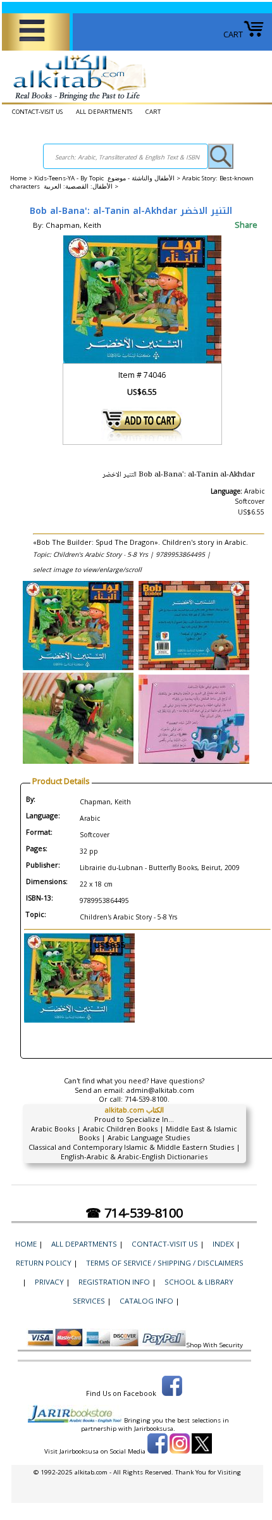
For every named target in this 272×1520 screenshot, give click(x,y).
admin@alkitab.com (160, 1090)
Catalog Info (146, 1300)
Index (223, 1244)
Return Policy (43, 1263)
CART (233, 34)
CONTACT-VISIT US (37, 112)
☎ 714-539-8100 (134, 1212)
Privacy (49, 1281)
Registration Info (114, 1281)
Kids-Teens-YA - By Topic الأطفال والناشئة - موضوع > (108, 178)
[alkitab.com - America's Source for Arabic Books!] (76, 100)
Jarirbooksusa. (154, 1428)
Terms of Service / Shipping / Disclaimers (165, 1263)
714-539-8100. (147, 1099)
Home (18, 178)
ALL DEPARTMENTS (104, 112)
